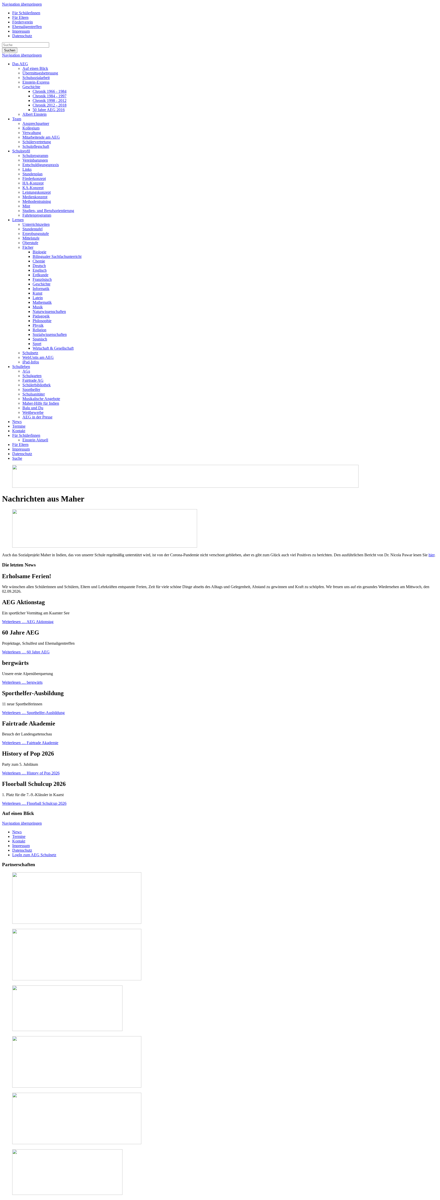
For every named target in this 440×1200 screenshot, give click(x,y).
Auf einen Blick (35, 68)
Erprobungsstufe (35, 233)
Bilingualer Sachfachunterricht (57, 256)
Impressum (21, 31)
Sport (37, 343)
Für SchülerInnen (26, 13)
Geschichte (31, 87)
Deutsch (39, 265)
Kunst (37, 293)
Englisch (40, 270)
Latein (38, 298)
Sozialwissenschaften (50, 334)
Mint (26, 206)
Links (27, 169)
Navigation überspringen (22, 4)
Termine (18, 426)
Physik (38, 325)
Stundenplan (32, 174)
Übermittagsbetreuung (40, 73)
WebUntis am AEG (38, 357)
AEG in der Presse (37, 417)
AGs (26, 371)
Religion (39, 330)
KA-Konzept (33, 188)
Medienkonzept (34, 197)
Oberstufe (30, 243)
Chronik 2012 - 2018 (49, 105)
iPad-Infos (30, 362)
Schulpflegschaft (35, 146)
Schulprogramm (35, 155)
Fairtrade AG (33, 380)
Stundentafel (32, 229)
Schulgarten (32, 376)
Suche (17, 458)
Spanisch (40, 339)
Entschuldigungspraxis (40, 165)
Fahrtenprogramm (36, 215)
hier (431, 555)
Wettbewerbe (33, 412)
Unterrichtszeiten (36, 224)
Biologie (39, 252)
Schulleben (21, 366)
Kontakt (18, 431)
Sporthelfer (31, 389)
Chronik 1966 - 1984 (49, 91)
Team (16, 119)
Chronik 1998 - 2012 (49, 100)
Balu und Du (32, 408)
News (17, 421)
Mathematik (42, 302)
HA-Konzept (33, 183)
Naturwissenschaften (49, 311)
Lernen (18, 220)
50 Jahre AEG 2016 (49, 110)
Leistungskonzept (36, 192)
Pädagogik (41, 316)
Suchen (9, 50)
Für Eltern (20, 17)
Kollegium (30, 128)
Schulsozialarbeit (36, 77)
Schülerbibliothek (36, 385)
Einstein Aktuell (35, 440)
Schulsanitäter (33, 394)
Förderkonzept (34, 178)
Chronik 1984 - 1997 (49, 96)
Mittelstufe (30, 238)
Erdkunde (40, 275)
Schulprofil (21, 151)
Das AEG (20, 64)
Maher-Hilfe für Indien (40, 403)
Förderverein (22, 22)
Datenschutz (22, 36)
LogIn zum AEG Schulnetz (34, 855)
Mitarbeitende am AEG (41, 137)
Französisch (42, 279)
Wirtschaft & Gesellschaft (53, 348)
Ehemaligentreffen (27, 26)
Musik (38, 307)
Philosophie (42, 321)
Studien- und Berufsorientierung (48, 210)
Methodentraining (36, 201)
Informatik (41, 288)
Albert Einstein (34, 114)
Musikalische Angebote (41, 399)
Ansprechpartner (35, 123)
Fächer (27, 247)
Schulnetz (30, 353)
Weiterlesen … (27, 621)
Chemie (39, 261)
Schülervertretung (36, 142)
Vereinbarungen (35, 160)
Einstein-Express (35, 82)
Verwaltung (31, 132)
